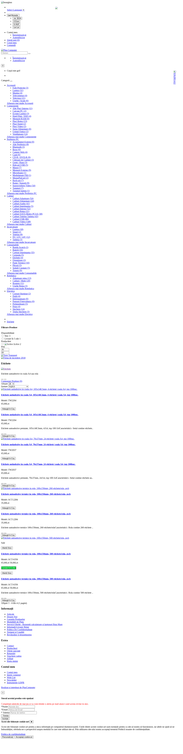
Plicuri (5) (17, 265)
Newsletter (12, 680)
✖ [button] (31, 722)
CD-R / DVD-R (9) (21, 157)
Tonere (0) (17, 270)
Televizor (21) (19, 98)
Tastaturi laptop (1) (21, 191)
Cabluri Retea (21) (21, 211)
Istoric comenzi (14, 675)
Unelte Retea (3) (20, 286)
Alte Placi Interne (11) (22, 108)
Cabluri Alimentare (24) (23, 201)
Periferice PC (13, 139)
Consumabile (13, 245)
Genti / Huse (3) (20, 162)
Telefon (5, 712)
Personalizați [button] (7, 737)
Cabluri (10, 196)
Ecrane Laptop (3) (21, 113)
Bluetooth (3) (19, 147)
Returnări (11, 653)
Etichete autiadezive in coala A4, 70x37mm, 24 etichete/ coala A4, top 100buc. (38, 444)
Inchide (5, 719)
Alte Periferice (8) (21, 144)
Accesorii (11, 85)
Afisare (4, 384)
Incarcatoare (12, 227)
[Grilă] (2, 379)
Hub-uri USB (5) (20, 165)
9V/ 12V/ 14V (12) (21, 237)
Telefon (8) (18, 234)
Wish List (11, 677)
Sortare (4, 386)
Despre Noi (12, 616)
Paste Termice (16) (21, 263)
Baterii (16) (18, 250)
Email (4, 709)
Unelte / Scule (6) (20, 100)
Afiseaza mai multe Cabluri (19, 224)
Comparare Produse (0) (11, 381)
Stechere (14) (19, 309)
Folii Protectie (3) (20, 88)
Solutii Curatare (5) (21, 268)
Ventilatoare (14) (20, 134)
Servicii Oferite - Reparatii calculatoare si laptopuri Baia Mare (34, 624)
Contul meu (12, 672)
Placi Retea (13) (20, 121)
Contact (10, 646)
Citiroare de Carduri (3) (23, 160)
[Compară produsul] (5, 483)
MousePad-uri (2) (20, 178)
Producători (12, 648)
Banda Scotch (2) (20, 247)
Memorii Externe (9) (22, 170)
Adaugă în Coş (8, 409)
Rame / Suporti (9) (21, 183)
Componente (12, 106)
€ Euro (16, 21)
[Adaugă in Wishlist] (2, 483)
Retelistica (11, 275)
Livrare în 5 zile (12, 338)
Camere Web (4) (20, 152)
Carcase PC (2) (19, 111)
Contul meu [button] (12, 32)
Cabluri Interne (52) (21, 209)
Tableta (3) (17, 239)
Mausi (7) (17, 167)
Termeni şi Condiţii (15, 632)
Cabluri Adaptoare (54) (23, 198)
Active (16, 344)
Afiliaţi (10, 658)
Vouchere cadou (14, 656)
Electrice (11, 291)
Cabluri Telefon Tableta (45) (25, 216)
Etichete (10, 321)
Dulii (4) (16, 296)
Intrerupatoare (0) (20, 299)
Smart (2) (17, 232)
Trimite (5, 716)
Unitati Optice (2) (20, 131)
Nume (4, 706)
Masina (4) (17, 93)
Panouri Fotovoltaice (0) (23, 301)
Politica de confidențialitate (13, 734)
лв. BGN (17, 18)
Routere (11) (18, 283)
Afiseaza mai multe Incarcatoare (21, 242)
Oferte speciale (13, 651)
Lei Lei (16, 27)
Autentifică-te (19, 37)
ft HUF (16, 24)
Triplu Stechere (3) (21, 311)
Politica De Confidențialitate (19, 629)
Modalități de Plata (15, 622)
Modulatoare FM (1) (22, 175)
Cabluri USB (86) (21, 219)
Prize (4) (16, 306)
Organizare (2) (19, 260)
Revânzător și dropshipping (19, 635)
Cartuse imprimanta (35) (23, 252)
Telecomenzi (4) (20, 95)
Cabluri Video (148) (22, 221)
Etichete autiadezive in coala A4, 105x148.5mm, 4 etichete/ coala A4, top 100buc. (39, 395)
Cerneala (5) (18, 255)
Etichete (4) (18, 257)
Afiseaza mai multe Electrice (20, 314)
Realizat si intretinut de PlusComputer (18, 687)
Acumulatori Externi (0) (23, 142)
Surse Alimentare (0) (22, 129)
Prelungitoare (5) (20, 304)
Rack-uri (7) (18, 180)
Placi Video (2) (19, 126)
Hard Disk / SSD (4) (22, 116)
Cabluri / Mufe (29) (21, 281)
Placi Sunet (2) (19, 124)
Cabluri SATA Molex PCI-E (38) (27, 214)
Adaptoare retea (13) (22, 278)
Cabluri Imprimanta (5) (23, 206)
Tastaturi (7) (18, 188)
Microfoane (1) (19, 173)
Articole (10, 614)
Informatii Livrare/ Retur (18, 627)
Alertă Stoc (7, 548)
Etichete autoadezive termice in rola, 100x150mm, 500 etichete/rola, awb (36, 554)
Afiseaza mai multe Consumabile (22, 273)
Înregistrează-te (19, 35)
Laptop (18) (18, 229)
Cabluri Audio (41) (21, 203)
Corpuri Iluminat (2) (22, 293)
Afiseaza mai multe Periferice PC (22, 193)
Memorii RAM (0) (21, 118)
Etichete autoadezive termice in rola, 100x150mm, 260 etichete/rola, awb (36, 494)
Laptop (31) (18, 90)
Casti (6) (16, 155)
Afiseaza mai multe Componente (21, 137)
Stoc (7, 336)
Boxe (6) (17, 149)
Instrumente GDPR (15, 682)
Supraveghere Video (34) (24, 185)
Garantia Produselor (16, 619)
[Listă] (5, 379)
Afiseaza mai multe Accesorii (20, 103)
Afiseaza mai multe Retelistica (20, 288)
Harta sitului (12, 661)
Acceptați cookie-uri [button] (24, 737)
